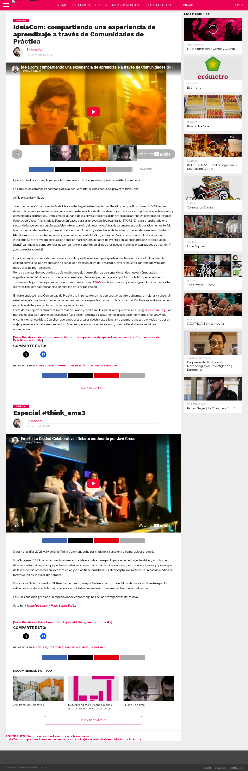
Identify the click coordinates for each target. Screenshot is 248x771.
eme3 (85, 647)
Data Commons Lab (126, 4)
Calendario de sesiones (89, 4)
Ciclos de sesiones (160, 4)
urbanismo (98, 647)
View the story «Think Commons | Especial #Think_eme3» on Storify (62, 622)
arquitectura (53, 647)
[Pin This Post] (93, 168)
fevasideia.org (155, 310)
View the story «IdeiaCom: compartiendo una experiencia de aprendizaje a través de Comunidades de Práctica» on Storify (86, 338)
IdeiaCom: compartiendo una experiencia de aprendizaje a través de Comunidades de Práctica (73, 739)
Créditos (220, 768)
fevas (99, 365)
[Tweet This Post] (80, 540)
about (207, 768)
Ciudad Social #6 (134, 704)
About (61, 4)
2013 (39, 647)
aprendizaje (45, 365)
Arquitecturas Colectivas (28, 704)
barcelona (72, 647)
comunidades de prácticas (74, 365)
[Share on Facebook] (41, 168)
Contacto (187, 4)
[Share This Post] (67, 168)
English (239, 5)
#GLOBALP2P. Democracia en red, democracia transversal (48, 736)
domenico (36, 49)
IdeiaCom (110, 365)
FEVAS (96, 282)
